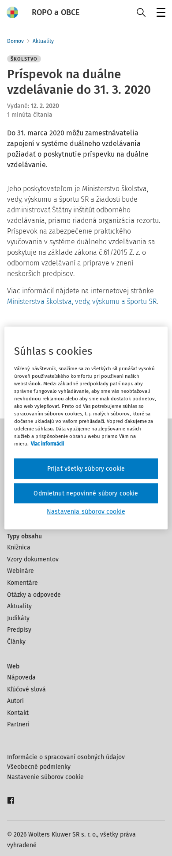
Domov (15, 41)
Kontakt (18, 713)
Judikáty (18, 618)
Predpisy (19, 629)
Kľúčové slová (26, 689)
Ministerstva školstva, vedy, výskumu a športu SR (82, 301)
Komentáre (22, 583)
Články (16, 641)
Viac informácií (47, 444)
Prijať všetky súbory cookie (86, 468)
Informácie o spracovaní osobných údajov (66, 757)
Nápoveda (21, 677)
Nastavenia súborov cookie (86, 511)
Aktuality (43, 41)
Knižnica (18, 547)
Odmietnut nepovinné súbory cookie (86, 493)
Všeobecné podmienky (39, 767)
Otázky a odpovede (34, 595)
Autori (15, 701)
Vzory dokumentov (33, 559)
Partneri (18, 724)
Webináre (20, 571)
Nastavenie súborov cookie (45, 777)
